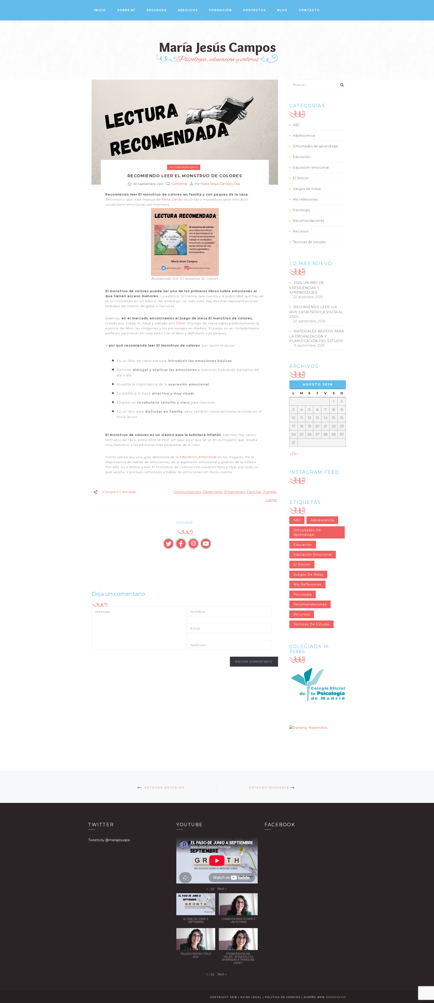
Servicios (188, 10)
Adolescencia (304, 136)
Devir (180, 323)
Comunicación (187, 492)
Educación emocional (311, 167)
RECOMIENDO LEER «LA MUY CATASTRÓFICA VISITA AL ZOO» (316, 312)
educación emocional (198, 457)
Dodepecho (336, 997)
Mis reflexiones (305, 199)
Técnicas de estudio (309, 242)
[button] (222, 888)
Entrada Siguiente (269, 787)
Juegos (269, 492)
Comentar (180, 184)
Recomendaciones (184, 167)
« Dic (293, 454)
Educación (301, 157)
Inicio (100, 10)
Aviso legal (251, 997)
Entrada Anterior (165, 787)
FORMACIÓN (220, 10)
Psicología (301, 210)
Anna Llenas (172, 199)
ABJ (296, 125)
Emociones (234, 492)
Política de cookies (282, 997)
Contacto (309, 10)
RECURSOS (157, 10)
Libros (271, 500)
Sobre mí (126, 10)
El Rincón (301, 178)
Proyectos (254, 10)
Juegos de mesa (307, 189)
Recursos (300, 231)
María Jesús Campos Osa (220, 184)
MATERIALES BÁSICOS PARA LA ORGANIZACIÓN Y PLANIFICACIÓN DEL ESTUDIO (316, 336)
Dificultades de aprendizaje (315, 146)
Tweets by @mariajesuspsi (109, 840)
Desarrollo (212, 492)
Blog (282, 10)
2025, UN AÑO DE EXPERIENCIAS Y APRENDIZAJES (306, 287)
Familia (254, 492)
